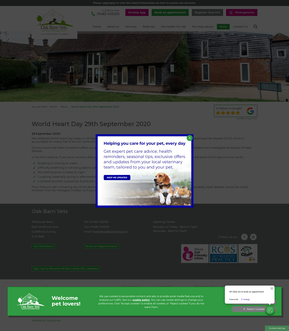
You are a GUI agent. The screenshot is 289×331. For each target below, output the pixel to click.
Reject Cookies (256, 309)
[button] (270, 309)
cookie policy (141, 300)
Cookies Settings (277, 328)
